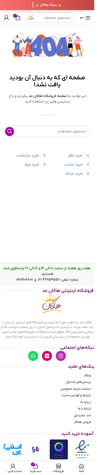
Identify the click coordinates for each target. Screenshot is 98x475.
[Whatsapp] (33, 356)
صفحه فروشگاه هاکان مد (48, 96)
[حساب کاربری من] (6, 18)
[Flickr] (47, 356)
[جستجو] (30, 17)
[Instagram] (61, 356)
